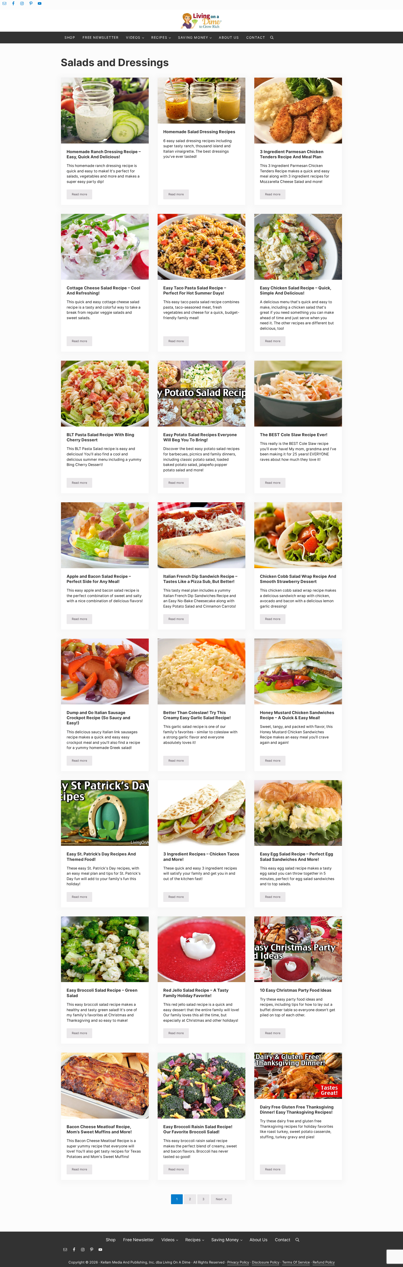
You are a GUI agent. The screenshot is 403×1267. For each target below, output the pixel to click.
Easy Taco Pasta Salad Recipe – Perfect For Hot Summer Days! (194, 290)
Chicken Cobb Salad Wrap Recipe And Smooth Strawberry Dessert (298, 579)
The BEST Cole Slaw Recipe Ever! (293, 434)
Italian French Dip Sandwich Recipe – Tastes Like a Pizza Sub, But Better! (200, 579)
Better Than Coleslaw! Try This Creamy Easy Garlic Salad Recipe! (197, 715)
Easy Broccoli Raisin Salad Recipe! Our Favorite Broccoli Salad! (197, 1129)
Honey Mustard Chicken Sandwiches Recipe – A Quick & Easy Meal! (297, 715)
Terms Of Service (296, 1262)
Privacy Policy (238, 1262)
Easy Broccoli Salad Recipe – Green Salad (102, 993)
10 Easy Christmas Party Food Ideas (295, 990)
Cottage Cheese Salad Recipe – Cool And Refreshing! (103, 290)
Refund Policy (324, 1262)
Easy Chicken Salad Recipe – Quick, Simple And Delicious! (295, 290)
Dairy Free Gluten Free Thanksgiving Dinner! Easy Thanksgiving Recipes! (297, 1109)
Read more (82, 195)
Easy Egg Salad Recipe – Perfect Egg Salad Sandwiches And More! (296, 856)
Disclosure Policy (265, 1262)
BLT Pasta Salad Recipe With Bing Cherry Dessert (100, 437)
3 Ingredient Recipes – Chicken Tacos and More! (201, 856)
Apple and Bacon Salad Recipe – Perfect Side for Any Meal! (99, 579)
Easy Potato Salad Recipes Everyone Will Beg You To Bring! (200, 437)
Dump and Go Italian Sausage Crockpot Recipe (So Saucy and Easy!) (98, 718)
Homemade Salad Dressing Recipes (199, 131)
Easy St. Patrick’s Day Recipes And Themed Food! (101, 856)
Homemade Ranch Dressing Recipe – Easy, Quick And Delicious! (104, 154)
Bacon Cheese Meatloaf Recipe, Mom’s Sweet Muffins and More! (99, 1129)
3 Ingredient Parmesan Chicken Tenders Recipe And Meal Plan (291, 154)
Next (219, 1199)
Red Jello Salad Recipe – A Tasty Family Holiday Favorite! (195, 993)
